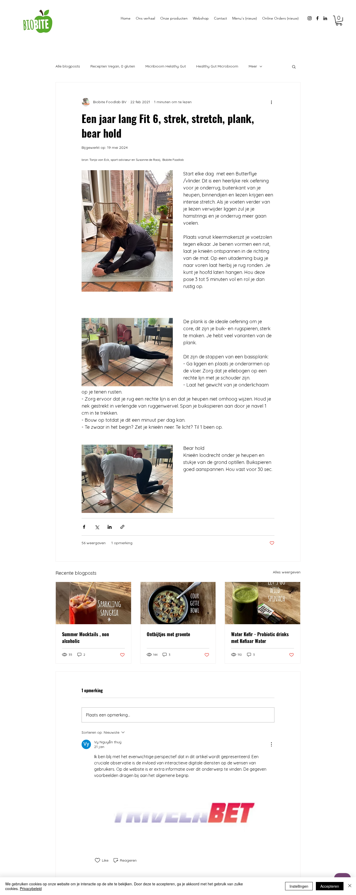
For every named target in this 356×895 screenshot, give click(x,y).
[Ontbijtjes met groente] (178, 603)
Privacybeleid (31, 888)
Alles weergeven (286, 572)
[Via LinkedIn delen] (109, 526)
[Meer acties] (271, 102)
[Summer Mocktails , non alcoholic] (93, 603)
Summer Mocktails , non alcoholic (85, 637)
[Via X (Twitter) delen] (96, 526)
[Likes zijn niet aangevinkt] (97, 860)
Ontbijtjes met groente (168, 634)
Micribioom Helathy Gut (165, 66)
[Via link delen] (122, 526)
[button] (339, 21)
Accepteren (329, 886)
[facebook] (317, 18)
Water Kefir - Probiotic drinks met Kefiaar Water (260, 637)
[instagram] (309, 18)
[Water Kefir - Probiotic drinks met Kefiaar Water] (262, 603)
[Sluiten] (350, 886)
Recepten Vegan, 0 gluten (112, 66)
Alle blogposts (68, 66)
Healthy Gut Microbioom (217, 66)
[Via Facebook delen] (84, 526)
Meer (253, 66)
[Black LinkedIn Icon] (325, 18)
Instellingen (299, 886)
